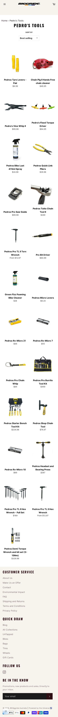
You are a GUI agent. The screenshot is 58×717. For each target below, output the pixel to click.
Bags (5, 643)
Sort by (29, 32)
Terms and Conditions (14, 606)
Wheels (6, 653)
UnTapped (8, 634)
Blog (5, 625)
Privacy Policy (10, 610)
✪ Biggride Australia (18, 708)
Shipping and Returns (13, 601)
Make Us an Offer (12, 582)
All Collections (10, 629)
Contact (7, 587)
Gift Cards (8, 657)
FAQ (5, 596)
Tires (5, 648)
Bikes (5, 639)
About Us (7, 578)
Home (4, 20)
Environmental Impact (14, 592)
